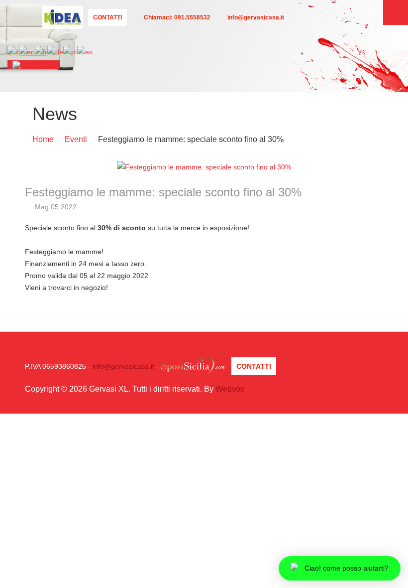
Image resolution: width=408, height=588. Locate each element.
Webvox (229, 389)
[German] (55, 51)
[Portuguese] (70, 51)
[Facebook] (109, 27)
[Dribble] (137, 27)
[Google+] (124, 27)
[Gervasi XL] (33, 64)
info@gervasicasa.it (123, 366)
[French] (41, 51)
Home (43, 139)
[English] (27, 51)
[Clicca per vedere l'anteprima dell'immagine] (204, 166)
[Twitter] (95, 27)
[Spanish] (85, 51)
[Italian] (13, 51)
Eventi (76, 139)
